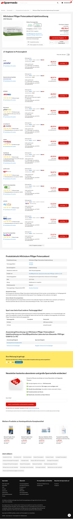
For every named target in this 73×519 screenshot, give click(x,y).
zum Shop (62, 63)
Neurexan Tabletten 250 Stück (46, 437)
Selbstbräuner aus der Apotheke (55, 467)
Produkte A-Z (23, 487)
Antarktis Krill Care (7, 457)
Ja (8, 362)
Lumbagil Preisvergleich (61, 457)
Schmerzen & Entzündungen (13, 345)
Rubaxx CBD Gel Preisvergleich (38, 460)
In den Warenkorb (61, 42)
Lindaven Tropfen (49, 457)
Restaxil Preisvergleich (25, 464)
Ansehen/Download (33, 288)
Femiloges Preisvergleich (52, 460)
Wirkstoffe (22, 490)
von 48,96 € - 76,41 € (33, 28)
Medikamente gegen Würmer (50, 464)
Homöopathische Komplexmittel (14, 342)
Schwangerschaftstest (40, 467)
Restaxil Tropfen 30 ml (9, 437)
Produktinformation (34, 42)
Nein (13, 362)
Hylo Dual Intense (27, 457)
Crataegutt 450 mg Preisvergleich (10, 464)
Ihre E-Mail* (9, 398)
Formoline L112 (17, 457)
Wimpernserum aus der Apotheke (10, 467)
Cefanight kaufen (25, 460)
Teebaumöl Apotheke (37, 464)
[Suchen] (57, 3)
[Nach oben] (69, 515)
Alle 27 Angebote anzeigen (35, 245)
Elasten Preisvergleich (38, 457)
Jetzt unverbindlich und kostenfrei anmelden (21, 404)
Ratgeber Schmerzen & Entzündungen (44, 345)
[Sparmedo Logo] (9, 2)
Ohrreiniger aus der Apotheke (26, 467)
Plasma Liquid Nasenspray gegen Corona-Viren (13, 470)
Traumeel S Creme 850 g (62, 437)
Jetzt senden (19, 362)
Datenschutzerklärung (33, 408)
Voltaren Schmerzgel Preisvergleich (11, 460)
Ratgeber (22, 489)
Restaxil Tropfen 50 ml (26, 437)
